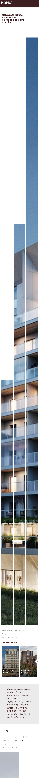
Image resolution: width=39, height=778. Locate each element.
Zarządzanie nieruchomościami (12, 630)
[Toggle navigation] (36, 3)
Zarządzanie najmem (8, 634)
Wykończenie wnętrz (8, 637)
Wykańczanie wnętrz (8, 747)
